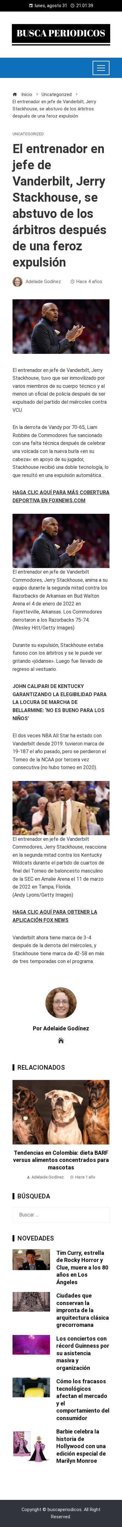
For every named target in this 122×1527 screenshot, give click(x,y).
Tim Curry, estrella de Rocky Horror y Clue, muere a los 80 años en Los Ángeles (82, 1267)
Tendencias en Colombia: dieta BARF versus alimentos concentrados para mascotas (61, 1160)
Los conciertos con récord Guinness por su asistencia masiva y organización (82, 1353)
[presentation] (19, 1130)
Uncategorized (28, 134)
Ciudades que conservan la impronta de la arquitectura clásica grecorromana (82, 1310)
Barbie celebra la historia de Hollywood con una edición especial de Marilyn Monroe (81, 1446)
